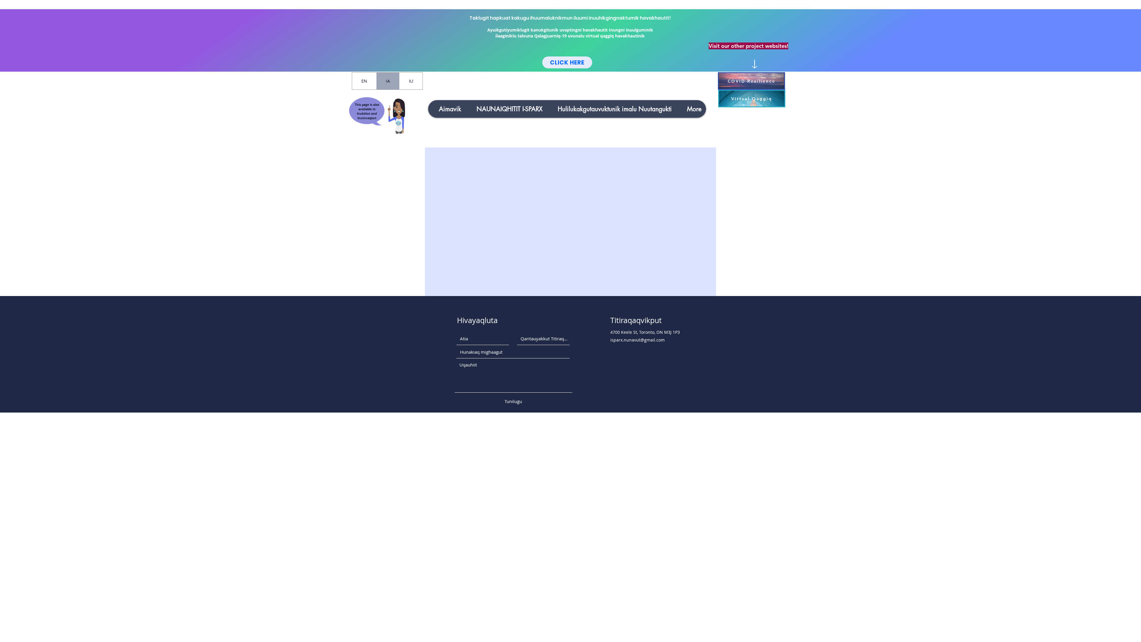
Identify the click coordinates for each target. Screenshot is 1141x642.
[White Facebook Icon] (564, 421)
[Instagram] (553, 421)
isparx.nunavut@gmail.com (637, 340)
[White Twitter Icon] (574, 421)
